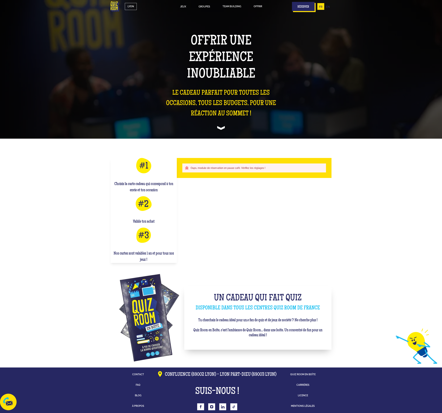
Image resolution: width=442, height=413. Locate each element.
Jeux (183, 6)
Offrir (258, 6)
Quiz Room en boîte (303, 374)
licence (303, 395)
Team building (232, 6)
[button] (183, 6)
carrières (302, 385)
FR (321, 6)
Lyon (131, 6)
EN (328, 6)
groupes (204, 6)
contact (138, 374)
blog (138, 395)
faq (138, 385)
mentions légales (303, 406)
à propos (138, 406)
